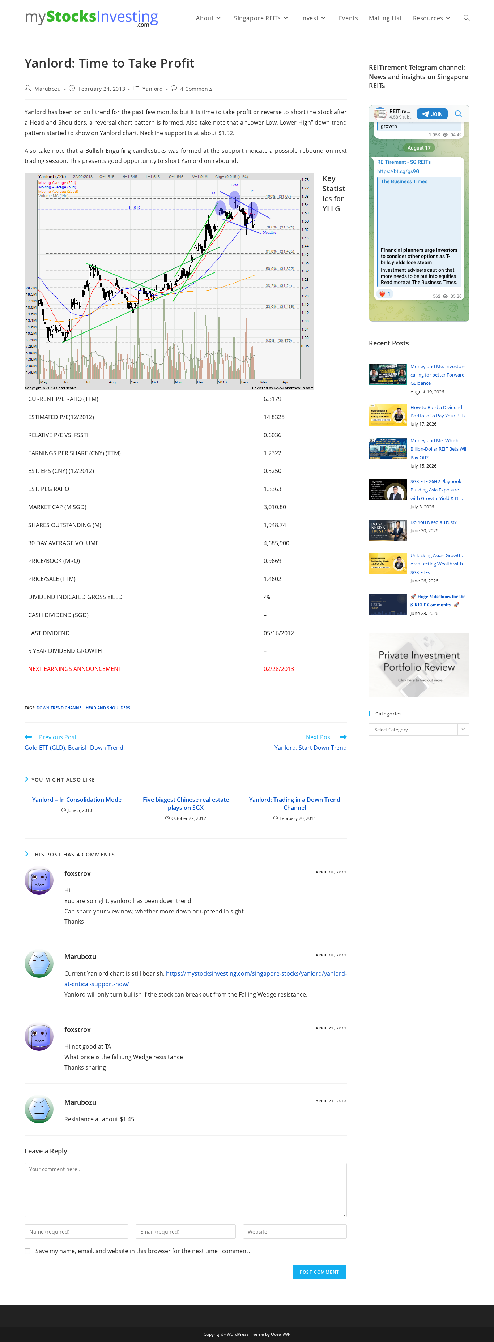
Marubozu (47, 88)
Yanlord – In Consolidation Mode (77, 800)
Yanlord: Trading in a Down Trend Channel (294, 804)
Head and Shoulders (108, 707)
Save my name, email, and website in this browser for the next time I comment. (142, 1251)
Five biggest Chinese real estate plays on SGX (186, 804)
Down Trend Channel (60, 707)
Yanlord (152, 88)
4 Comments (196, 88)
